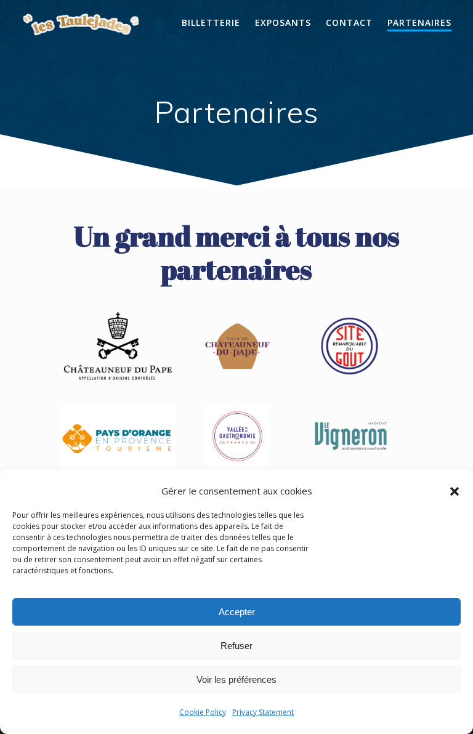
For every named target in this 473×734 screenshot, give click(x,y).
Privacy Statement (263, 712)
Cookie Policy (202, 712)
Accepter (237, 612)
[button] (454, 491)
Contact (349, 22)
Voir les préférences (236, 679)
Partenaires (419, 22)
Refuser (236, 645)
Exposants (283, 22)
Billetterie (211, 22)
